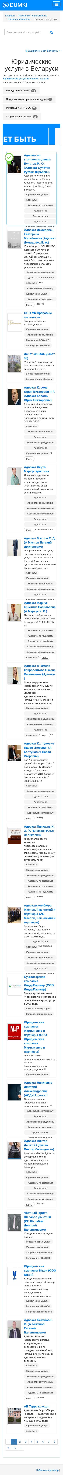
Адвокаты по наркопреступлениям (40, 211)
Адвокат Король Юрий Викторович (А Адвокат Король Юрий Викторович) (39, 393)
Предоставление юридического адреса (28, 99)
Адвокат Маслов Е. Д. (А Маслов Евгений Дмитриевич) (39, 542)
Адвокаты (31, 199)
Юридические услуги (37, 194)
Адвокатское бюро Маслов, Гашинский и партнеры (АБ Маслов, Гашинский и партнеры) (39, 913)
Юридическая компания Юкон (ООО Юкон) (40, 1270)
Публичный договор (47, 1470)
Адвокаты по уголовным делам (40, 205)
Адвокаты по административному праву (40, 222)
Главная (10, 15)
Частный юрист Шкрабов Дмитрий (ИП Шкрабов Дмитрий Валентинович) (37, 1221)
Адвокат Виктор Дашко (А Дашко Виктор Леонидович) (39, 1145)
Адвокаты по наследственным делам (40, 525)
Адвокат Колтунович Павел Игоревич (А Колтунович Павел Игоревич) (39, 749)
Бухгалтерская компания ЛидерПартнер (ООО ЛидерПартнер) (39, 983)
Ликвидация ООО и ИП (20, 90)
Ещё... (29, 304)
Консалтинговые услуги (38, 1241)
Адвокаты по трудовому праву (40, 636)
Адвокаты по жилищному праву (40, 289)
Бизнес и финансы (19, 19)
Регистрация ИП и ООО (20, 108)
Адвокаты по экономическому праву (40, 448)
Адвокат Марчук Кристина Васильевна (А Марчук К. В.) (39, 607)
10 (14, 1447)
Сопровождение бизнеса (21, 116)
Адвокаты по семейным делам (40, 641)
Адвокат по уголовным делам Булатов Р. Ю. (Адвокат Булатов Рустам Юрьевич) (37, 163)
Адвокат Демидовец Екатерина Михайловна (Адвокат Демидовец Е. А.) (40, 236)
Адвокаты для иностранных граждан (40, 216)
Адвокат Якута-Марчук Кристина (36, 469)
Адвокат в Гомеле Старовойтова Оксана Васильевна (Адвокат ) (39, 672)
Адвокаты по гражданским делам (40, 272)
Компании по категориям (33, 15)
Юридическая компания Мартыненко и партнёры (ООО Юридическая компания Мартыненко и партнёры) (35, 1037)
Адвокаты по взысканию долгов (40, 299)
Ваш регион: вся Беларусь (43, 50)
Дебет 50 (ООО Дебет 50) (39, 356)
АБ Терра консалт (37, 1406)
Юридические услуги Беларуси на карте (26, 78)
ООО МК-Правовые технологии (38, 315)
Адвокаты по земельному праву (40, 278)
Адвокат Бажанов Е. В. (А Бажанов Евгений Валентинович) (38, 1326)
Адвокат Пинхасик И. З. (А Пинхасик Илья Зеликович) (39, 830)
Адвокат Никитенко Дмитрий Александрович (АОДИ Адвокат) (38, 1088)
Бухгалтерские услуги (38, 373)
